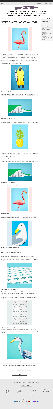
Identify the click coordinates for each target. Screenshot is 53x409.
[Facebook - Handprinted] (46, 18)
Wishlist (46, 3)
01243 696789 (43, 389)
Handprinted (28, 404)
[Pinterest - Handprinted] (49, 18)
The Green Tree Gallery (11, 257)
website (24, 361)
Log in (38, 3)
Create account (41, 3)
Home (2, 18)
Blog (4, 18)
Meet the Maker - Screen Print (16, 365)
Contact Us (48, 389)
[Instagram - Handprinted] (47, 18)
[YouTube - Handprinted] (51, 18)
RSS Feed (43, 39)
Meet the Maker (7, 365)
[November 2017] (33, 365)
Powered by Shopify (26, 405)
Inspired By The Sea (11, 255)
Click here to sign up (26, 385)
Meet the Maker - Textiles (26, 365)
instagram (30, 361)
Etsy (30, 257)
